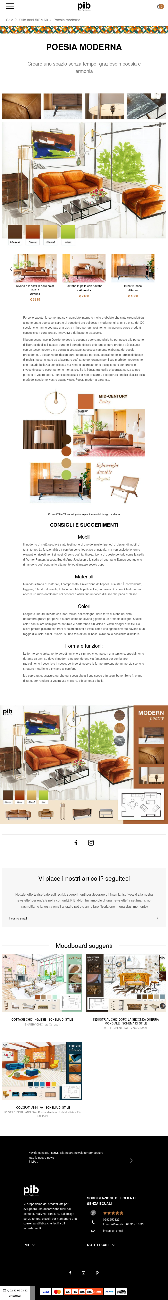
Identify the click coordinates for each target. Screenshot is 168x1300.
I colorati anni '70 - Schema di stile (42, 1107)
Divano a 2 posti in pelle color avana (35, 289)
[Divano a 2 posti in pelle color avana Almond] (35, 268)
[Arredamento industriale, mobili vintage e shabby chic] (84, 6)
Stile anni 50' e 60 (33, 19)
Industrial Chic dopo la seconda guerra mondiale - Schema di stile (126, 1021)
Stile (9, 19)
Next (157, 269)
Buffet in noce (133, 288)
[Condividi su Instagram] (91, 843)
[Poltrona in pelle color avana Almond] (84, 268)
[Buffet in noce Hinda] (132, 268)
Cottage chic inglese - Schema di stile (42, 1019)
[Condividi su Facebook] (75, 842)
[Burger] (10, 6)
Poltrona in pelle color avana (84, 288)
